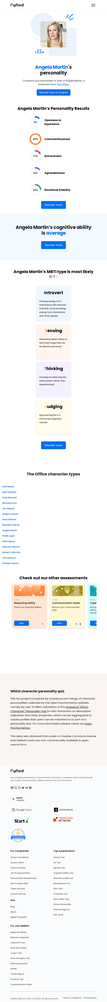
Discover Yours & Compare (53, 92)
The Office (63, 84)
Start (21, 623)
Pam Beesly (8, 486)
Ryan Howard (9, 492)
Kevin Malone (9, 519)
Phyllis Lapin (8, 535)
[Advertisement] (53, 654)
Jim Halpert (8, 508)
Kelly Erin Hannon (11, 546)
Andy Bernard (9, 497)
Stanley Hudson (10, 563)
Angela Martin (9, 530)
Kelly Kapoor (8, 541)
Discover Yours (53, 204)
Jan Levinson (9, 557)
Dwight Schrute (10, 513)
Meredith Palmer (10, 524)
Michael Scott (9, 503)
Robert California (11, 552)
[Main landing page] (18, 5)
